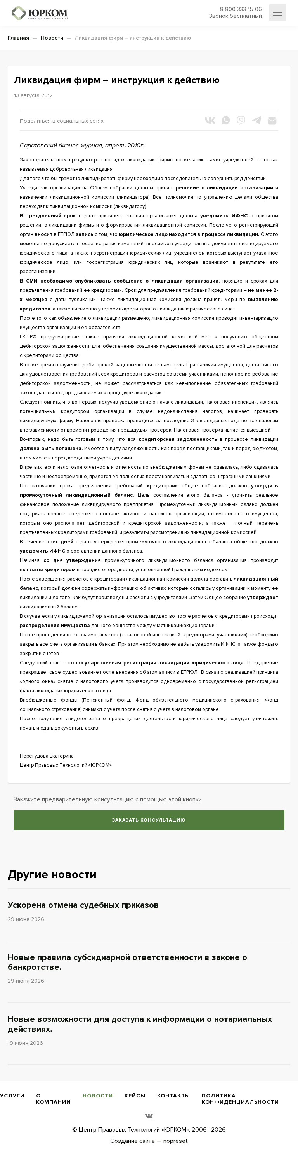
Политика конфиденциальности (240, 1098)
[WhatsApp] (225, 120)
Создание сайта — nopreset (149, 1140)
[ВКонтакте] (210, 120)
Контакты (173, 1095)
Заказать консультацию (149, 820)
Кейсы (135, 1095)
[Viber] (241, 120)
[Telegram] (256, 120)
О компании (53, 1098)
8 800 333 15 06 (235, 12)
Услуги (12, 1095)
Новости (98, 1095)
